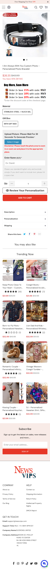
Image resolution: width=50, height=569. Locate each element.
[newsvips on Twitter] (31, 563)
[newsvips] (25, 7)
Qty (5, 183)
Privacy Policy (8, 494)
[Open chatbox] (44, 563)
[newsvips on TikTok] (27, 563)
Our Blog (6, 503)
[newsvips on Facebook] (14, 563)
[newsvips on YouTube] (36, 563)
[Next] (45, 34)
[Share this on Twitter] (24, 234)
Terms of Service (9, 499)
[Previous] (4, 34)
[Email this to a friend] (39, 234)
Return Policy (31, 499)
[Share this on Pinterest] (34, 234)
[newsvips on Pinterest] (23, 563)
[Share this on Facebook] (29, 234)
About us (6, 489)
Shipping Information (34, 494)
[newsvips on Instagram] (18, 563)
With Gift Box (10, 124)
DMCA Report (31, 510)
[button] (25, 136)
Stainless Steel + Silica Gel (17, 112)
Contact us (30, 489)
